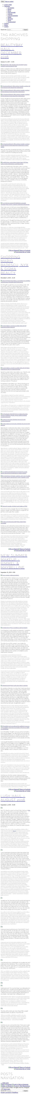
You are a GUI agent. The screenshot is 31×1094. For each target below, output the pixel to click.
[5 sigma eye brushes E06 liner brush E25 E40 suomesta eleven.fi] (15, 421)
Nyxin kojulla (9, 500)
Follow (6, 25)
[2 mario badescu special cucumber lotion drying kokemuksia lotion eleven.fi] (15, 327)
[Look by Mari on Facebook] (8, 1084)
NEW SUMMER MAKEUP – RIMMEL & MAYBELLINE (14, 561)
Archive (6, 23)
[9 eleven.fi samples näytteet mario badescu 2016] (14, 506)
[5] (2, 960)
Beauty (9, 9)
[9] (2, 1022)
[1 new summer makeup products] (10, 575)
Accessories (11, 8)
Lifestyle (10, 14)
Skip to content (9, 1)
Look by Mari (8, 4)
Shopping (10, 18)
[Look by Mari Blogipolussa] (21, 1086)
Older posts (5, 1083)
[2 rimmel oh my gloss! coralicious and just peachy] (14, 627)
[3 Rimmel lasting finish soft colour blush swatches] (14, 685)
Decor (9, 11)
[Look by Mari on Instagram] (20, 1084)
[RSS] (3, 1084)
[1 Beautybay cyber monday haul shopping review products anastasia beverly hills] (15, 66)
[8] (2, 1008)
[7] (2, 985)
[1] (2, 807)
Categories (7, 6)
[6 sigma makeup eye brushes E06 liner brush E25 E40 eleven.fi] (15, 425)
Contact (6, 26)
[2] (2, 849)
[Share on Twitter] (22, 252)
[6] (2, 982)
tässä (14, 831)
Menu (2, 1)
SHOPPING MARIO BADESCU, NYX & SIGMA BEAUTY (15, 265)
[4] (2, 926)
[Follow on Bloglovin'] (7, 1086)
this (29, 810)
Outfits (9, 17)
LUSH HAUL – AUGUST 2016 (13, 798)
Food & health (11, 12)
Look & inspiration (13, 15)
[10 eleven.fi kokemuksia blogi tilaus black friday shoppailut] (15, 523)
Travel (9, 20)
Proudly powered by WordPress (9, 1092)
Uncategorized (12, 22)
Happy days (6, 1089)
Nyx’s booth (7, 487)
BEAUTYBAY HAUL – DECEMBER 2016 (12, 51)
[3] (2, 897)
